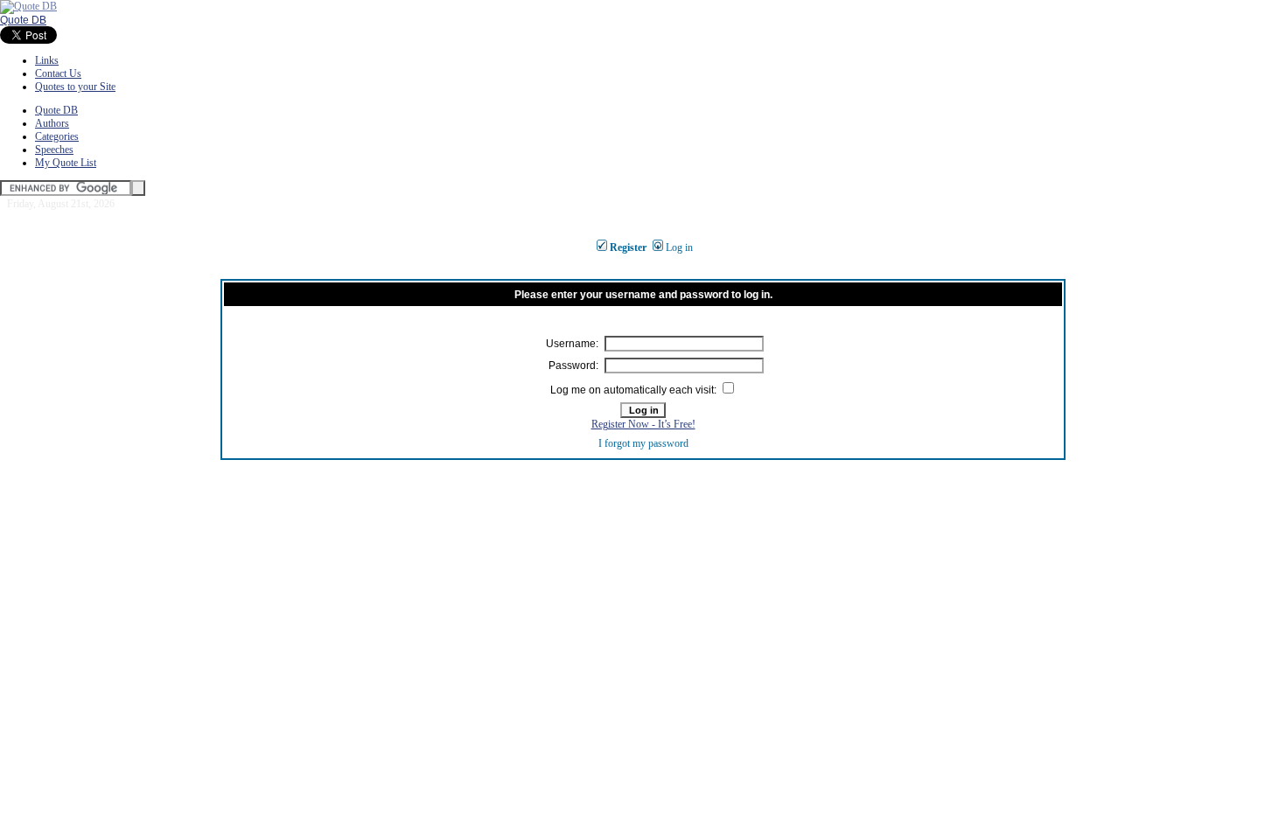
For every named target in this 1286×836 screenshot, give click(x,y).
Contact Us (58, 73)
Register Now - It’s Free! (643, 424)
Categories (57, 136)
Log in (679, 247)
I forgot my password (643, 443)
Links (47, 60)
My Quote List (65, 163)
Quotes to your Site (75, 86)
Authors (52, 123)
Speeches (54, 149)
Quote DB (23, 20)
